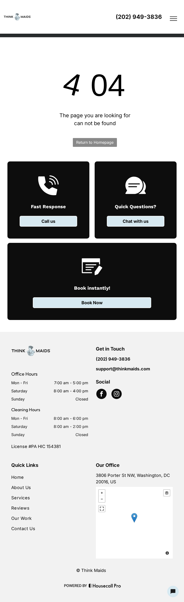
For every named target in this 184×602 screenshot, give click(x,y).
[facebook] (101, 394)
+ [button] (102, 493)
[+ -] (134, 523)
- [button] (102, 499)
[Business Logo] (31, 348)
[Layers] (167, 493)
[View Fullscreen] (102, 509)
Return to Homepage (95, 142)
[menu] (173, 18)
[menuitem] (49, 477)
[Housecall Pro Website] (105, 586)
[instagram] (116, 394)
